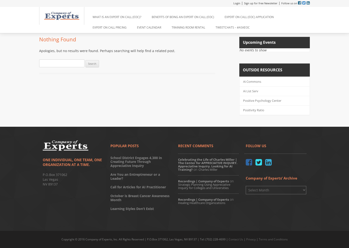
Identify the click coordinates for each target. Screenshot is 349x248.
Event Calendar (149, 27)
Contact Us (236, 239)
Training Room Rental (188, 27)
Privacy (251, 239)
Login (236, 3)
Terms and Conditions (273, 239)
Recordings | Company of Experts (203, 181)
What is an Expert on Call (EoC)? (117, 17)
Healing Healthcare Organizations (201, 203)
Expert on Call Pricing (110, 27)
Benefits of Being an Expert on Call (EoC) (183, 17)
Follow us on (289, 3)
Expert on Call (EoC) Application (249, 17)
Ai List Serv (250, 91)
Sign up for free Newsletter (261, 3)
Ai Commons (252, 81)
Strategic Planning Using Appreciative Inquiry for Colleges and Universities (204, 186)
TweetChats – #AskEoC (233, 27)
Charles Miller (207, 169)
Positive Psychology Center (262, 100)
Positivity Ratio (253, 110)
